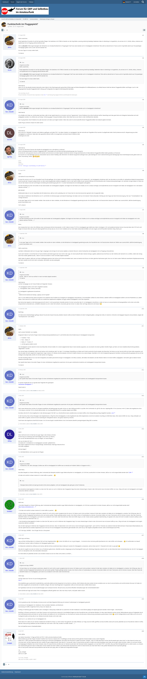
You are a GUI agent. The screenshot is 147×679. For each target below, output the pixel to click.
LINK (130, 472)
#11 (143, 326)
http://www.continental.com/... (26, 507)
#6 (143, 170)
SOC (45, 95)
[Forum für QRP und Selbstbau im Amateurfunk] (73, 10)
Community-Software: (73, 676)
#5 (143, 144)
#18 (143, 558)
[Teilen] (144, 30)
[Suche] (143, 2)
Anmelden (136, 2)
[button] (127, 2)
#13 (143, 395)
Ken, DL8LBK (33, 390)
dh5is (10, 26)
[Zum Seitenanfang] (144, 676)
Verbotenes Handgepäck (24, 384)
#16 (143, 499)
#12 (143, 370)
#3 (143, 99)
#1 (143, 35)
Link (112, 413)
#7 (143, 209)
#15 (143, 456)
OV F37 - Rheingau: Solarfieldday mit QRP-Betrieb (31, 165)
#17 (143, 535)
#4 (143, 127)
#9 (143, 267)
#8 (143, 233)
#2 (143, 58)
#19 (143, 599)
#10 (143, 309)
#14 (143, 429)
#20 (143, 631)
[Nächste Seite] (7, 30)
